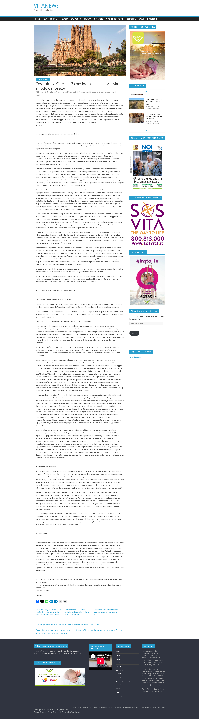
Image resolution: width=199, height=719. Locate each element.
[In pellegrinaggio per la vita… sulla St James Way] (136, 95)
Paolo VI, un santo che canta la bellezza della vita (154, 127)
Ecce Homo (122, 684)
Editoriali (131, 19)
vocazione (39, 95)
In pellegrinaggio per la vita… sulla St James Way (154, 97)
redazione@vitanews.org (151, 685)
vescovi (113, 92)
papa (102, 92)
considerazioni (91, 92)
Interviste (98, 19)
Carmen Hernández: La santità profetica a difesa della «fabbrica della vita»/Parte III (77, 612)
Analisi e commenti (114, 19)
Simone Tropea (56, 92)
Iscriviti (134, 333)
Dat (119, 662)
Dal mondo (76, 19)
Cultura (87, 19)
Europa (65, 19)
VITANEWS (46, 5)
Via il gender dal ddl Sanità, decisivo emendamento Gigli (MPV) (67, 624)
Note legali (152, 19)
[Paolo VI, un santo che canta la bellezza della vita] (136, 125)
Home (37, 19)
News (45, 19)
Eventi (142, 19)
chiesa (83, 92)
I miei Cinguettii (135, 357)
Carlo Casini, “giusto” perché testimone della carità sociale (154, 112)
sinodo (107, 92)
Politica (53, 19)
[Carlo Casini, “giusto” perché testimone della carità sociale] (136, 110)
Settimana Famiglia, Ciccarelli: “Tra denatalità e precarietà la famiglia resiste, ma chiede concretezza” (48, 612)
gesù (98, 92)
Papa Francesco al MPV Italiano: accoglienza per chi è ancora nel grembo (106, 612)
